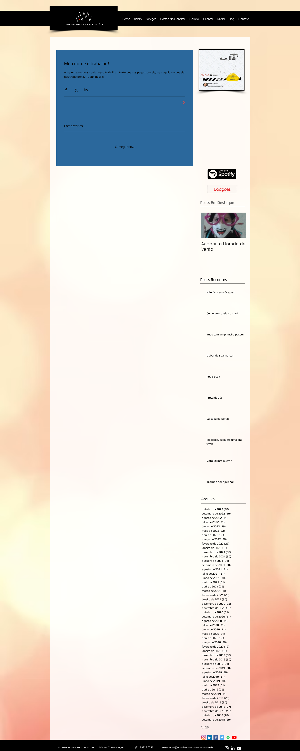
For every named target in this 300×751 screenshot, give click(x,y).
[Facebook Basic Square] (215, 737)
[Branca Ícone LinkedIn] (232, 748)
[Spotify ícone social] (228, 737)
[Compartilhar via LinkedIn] (86, 90)
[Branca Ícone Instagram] (226, 748)
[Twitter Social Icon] (222, 737)
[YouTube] (234, 737)
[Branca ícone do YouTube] (238, 748)
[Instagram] (203, 737)
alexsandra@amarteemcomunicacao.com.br (187, 747)
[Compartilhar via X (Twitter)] (76, 90)
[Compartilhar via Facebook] (66, 90)
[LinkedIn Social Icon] (209, 737)
